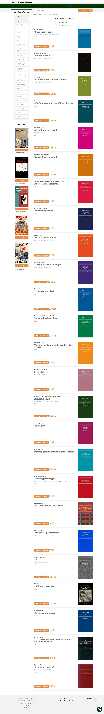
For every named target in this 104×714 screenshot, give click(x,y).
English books (72, 6)
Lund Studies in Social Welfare (21, 64)
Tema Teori (20, 96)
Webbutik (40, 14)
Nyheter (15, 6)
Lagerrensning (21, 116)
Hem (35, 14)
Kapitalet (50, 6)
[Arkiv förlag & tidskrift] (21, 2)
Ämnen (20, 17)
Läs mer (22, 150)
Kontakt (62, 6)
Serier (19, 21)
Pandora (19, 37)
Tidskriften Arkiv (21, 45)
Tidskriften (41, 6)
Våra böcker (23, 12)
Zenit (18, 92)
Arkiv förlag (20, 25)
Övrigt (18, 112)
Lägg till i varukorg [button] (42, 46)
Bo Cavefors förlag (21, 100)
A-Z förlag (19, 88)
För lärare (33, 6)
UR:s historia (20, 108)
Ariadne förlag (20, 104)
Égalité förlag (20, 55)
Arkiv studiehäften (22, 84)
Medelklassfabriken (20, 240)
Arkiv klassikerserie (22, 75)
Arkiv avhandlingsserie (21, 79)
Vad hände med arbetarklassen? (19, 268)
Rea (57, 6)
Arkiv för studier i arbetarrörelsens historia (21, 50)
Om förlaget (23, 6)
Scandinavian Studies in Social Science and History (22, 70)
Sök (84, 10)
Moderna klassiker (22, 29)
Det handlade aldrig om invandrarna (21, 153)
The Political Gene (20, 183)
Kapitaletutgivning (22, 33)
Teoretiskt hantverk (20, 211)
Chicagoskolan (21, 41)
